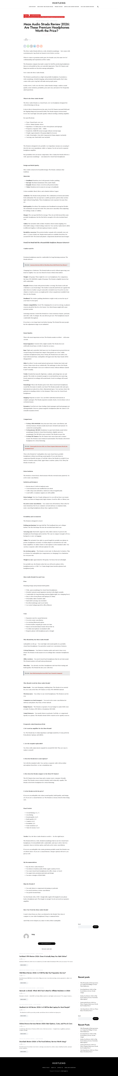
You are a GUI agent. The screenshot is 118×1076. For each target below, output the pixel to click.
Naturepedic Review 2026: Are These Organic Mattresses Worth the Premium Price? (89, 1004)
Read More (23, 965)
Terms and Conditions (70, 1067)
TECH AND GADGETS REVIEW (42, 20)
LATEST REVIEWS (53, 20)
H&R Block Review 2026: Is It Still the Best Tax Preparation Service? (42, 973)
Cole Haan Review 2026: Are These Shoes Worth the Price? (89, 1009)
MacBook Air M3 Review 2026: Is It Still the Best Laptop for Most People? (44, 1007)
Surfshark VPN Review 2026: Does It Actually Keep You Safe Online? (43, 956)
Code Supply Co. (64, 1071)
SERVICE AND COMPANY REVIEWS (71, 6)
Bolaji (29, 39)
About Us (53, 1067)
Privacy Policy (46, 1067)
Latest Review (32, 6)
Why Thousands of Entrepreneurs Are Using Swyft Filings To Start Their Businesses (89, 984)
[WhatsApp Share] (28, 46)
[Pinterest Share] (38, 46)
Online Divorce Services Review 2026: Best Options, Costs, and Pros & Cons (45, 1023)
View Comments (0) (46, 943)
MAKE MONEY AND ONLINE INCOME (45, 6)
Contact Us (60, 1067)
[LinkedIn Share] (34, 46)
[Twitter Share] (31, 46)
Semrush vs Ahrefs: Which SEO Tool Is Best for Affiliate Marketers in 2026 (44, 991)
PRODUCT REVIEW (59, 6)
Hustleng (59, 2)
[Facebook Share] (24, 46)
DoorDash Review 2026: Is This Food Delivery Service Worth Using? (42, 1041)
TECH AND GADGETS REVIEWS (87, 6)
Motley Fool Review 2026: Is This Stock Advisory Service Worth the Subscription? (89, 997)
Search (79, 924)
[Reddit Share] (41, 46)
